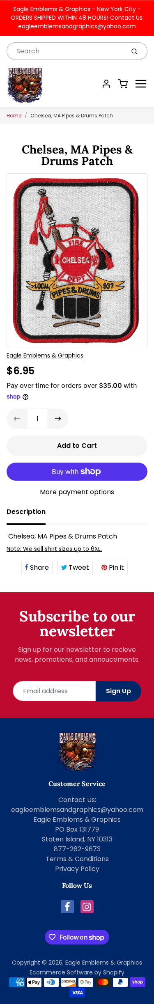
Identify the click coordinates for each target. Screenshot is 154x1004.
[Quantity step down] (17, 418)
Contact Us (76, 800)
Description (26, 511)
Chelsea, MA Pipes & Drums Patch (71, 115)
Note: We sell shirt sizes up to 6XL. (54, 549)
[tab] (31, 514)
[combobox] (65, 51)
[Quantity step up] (58, 418)
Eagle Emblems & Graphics (45, 355)
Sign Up (118, 691)
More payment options (77, 492)
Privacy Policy (77, 868)
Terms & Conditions (77, 859)
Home (14, 115)
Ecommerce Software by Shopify (77, 972)
